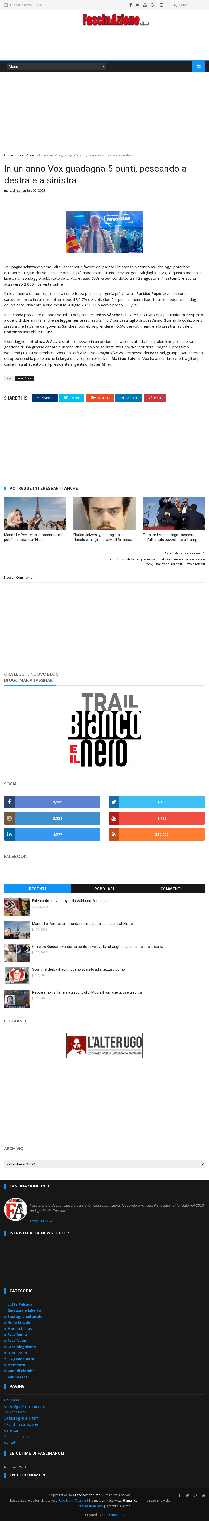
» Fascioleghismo (20, 1346)
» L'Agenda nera (19, 1358)
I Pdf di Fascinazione (21, 1424)
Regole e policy (16, 1436)
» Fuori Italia (15, 1352)
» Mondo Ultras (18, 1328)
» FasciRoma (15, 1334)
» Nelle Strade (17, 1322)
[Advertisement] (104, 44)
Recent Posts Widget (15, 1467)
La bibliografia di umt (21, 1418)
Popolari (104, 889)
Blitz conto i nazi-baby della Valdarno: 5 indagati (70, 901)
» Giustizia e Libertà (22, 1310)
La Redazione (15, 1412)
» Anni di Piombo (19, 1370)
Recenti (37, 889)
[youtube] (145, 5)
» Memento (14, 1364)
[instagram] (161, 5)
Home (8, 155)
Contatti (10, 1442)
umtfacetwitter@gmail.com (121, 1500)
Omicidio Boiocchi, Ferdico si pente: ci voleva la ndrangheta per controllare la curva (97, 946)
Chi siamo (12, 1400)
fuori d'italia (26, 155)
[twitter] (137, 5)
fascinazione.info (91, 1506)
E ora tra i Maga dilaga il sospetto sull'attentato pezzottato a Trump (170, 537)
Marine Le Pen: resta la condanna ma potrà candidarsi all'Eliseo (33, 537)
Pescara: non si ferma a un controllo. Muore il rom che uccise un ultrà (87, 992)
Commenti (171, 889)
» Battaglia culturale (23, 1316)
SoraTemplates (113, 1515)
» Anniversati (16, 1377)
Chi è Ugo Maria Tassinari (25, 1406)
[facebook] (130, 5)
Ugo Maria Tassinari (73, 1500)
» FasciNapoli (16, 1340)
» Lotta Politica (18, 1304)
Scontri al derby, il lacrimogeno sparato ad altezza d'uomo (78, 969)
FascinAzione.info (87, 1495)
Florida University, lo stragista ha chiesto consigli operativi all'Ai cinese (102, 537)
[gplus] (153, 5)
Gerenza (11, 1430)
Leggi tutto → (41, 1220)
